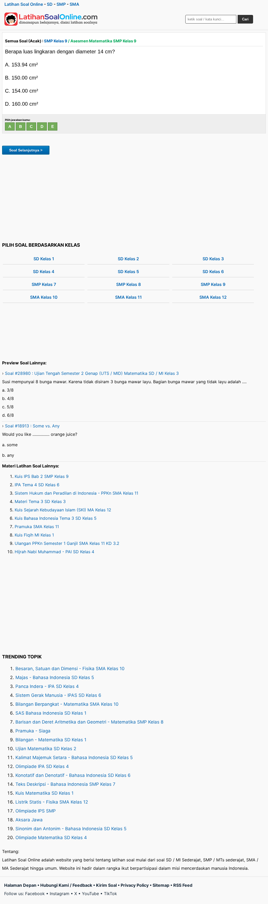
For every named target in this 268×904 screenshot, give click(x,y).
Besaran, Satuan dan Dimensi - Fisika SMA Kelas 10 (70, 668)
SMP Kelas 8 (128, 284)
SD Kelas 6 (213, 271)
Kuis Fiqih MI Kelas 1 (34, 535)
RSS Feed (182, 885)
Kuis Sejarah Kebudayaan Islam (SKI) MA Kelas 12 (63, 509)
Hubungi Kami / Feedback (66, 885)
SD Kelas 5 (128, 271)
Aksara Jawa (29, 819)
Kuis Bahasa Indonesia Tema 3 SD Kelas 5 (56, 518)
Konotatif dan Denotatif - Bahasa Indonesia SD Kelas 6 (73, 775)
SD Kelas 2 (128, 258)
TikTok (110, 893)
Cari (245, 19)
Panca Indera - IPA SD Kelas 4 (47, 686)
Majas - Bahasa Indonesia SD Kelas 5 (54, 677)
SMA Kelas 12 (213, 297)
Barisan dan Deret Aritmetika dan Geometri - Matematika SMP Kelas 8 (89, 722)
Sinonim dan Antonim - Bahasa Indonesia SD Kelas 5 (70, 828)
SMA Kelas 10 (44, 297)
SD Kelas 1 (44, 258)
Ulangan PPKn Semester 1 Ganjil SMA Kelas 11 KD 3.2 (67, 543)
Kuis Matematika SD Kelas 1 (44, 793)
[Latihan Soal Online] (51, 19)
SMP (61, 4)
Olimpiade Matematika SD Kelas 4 (51, 837)
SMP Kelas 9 (55, 40)
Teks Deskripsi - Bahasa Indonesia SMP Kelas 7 (65, 784)
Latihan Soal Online (23, 4)
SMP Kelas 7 (44, 284)
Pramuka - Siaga (33, 730)
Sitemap (161, 885)
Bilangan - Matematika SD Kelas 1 (50, 739)
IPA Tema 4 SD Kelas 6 (37, 484)
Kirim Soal (106, 885)
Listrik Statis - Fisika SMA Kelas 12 (51, 802)
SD (50, 4)
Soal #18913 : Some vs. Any (32, 425)
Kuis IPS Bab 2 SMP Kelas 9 (42, 476)
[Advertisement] (134, 197)
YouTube (90, 893)
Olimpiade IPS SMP (35, 810)
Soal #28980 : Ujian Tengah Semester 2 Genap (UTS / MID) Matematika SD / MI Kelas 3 (92, 373)
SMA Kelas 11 (128, 297)
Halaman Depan (20, 885)
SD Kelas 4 (43, 271)
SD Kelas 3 (213, 258)
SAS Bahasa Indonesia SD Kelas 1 (50, 713)
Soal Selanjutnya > (25, 150)
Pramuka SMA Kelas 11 (37, 526)
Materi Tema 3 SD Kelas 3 (40, 501)
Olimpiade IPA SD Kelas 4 (42, 766)
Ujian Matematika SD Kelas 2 (45, 748)
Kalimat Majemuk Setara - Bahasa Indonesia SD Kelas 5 (74, 757)
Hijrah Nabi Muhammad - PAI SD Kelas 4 (54, 551)
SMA (74, 4)
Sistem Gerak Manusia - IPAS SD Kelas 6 (58, 695)
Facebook (35, 893)
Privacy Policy (135, 885)
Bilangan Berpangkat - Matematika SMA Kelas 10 (67, 704)
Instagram (59, 893)
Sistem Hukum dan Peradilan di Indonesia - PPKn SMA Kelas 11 (76, 493)
